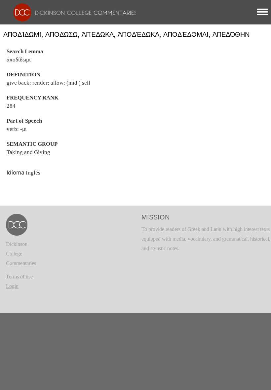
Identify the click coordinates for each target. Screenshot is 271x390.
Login (12, 286)
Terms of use (19, 276)
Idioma (15, 172)
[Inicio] (72, 12)
